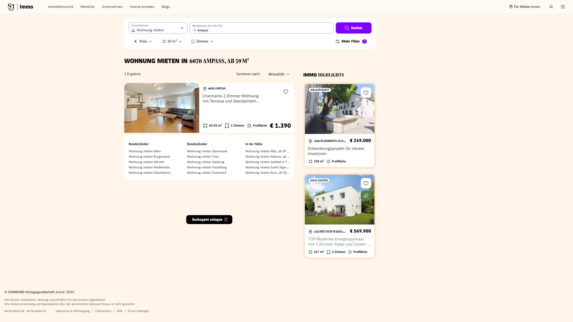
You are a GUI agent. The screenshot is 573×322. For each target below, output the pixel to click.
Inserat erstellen (142, 7)
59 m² (172, 41)
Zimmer (202, 41)
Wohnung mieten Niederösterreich (151, 167)
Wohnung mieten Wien (145, 151)
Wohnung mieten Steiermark (207, 151)
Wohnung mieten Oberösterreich (151, 172)
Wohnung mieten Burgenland (149, 156)
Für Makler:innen (527, 7)
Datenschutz (103, 311)
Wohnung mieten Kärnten (147, 162)
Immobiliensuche (60, 7)
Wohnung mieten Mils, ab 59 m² (268, 151)
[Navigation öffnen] (563, 6)
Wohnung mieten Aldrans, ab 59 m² (268, 156)
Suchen (356, 28)
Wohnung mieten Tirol (203, 156)
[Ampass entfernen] (194, 30)
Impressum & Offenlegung (73, 311)
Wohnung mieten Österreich (207, 172)
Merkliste (88, 7)
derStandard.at (36, 311)
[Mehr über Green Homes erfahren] (366, 196)
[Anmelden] (551, 7)
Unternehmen (112, 7)
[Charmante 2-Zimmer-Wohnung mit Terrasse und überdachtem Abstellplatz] (209, 108)
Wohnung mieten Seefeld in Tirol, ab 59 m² (268, 162)
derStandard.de (14, 311)
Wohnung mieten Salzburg (205, 162)
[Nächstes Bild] (191, 108)
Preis (143, 41)
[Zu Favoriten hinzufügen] (286, 91)
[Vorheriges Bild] (132, 108)
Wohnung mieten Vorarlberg (207, 167)
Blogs (166, 7)
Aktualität (276, 74)
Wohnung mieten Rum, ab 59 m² (268, 172)
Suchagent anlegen (207, 219)
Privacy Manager (138, 311)
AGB (119, 311)
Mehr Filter (353, 41)
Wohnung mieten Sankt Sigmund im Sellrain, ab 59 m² (268, 167)
